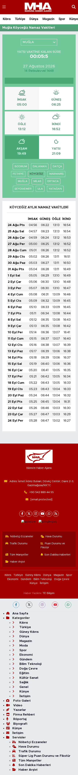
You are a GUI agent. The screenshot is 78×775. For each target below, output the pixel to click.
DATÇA (57, 166)
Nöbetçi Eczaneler (21, 536)
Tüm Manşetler (19, 554)
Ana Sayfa (20, 613)
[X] (29, 514)
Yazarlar (19, 709)
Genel (23, 686)
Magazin (48, 19)
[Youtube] (42, 514)
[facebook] (16, 605)
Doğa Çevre (61, 579)
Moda (23, 645)
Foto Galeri (21, 700)
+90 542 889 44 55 (41, 492)
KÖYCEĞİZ (36, 173)
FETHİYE (18, 173)
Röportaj (19, 719)
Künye (73, 19)
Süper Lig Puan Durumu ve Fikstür (44, 755)
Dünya (33, 19)
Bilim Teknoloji (42, 579)
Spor (62, 19)
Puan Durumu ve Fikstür (53, 545)
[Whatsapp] (49, 514)
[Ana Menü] (4, 7)
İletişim (44, 583)
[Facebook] (22, 514)
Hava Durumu (54, 536)
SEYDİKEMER (23, 188)
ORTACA (53, 181)
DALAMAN (40, 166)
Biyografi (19, 723)
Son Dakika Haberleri (57, 554)
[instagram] (42, 605)
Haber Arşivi (17, 561)
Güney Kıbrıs (33, 575)
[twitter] (29, 605)
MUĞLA (22, 181)
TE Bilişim (48, 593)
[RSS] (56, 514)
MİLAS (37, 181)
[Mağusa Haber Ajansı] (38, 7)
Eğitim (24, 673)
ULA (40, 188)
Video (17, 705)
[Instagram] (36, 514)
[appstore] (28, 522)
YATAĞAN (55, 188)
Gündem (26, 579)
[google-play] (48, 522)
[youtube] (55, 605)
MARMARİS (56, 173)
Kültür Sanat (28, 677)
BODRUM (21, 166)
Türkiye (20, 19)
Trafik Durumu (18, 543)
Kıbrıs (7, 19)
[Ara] (74, 7)
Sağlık (23, 682)
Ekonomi (12, 579)
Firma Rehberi (23, 714)
